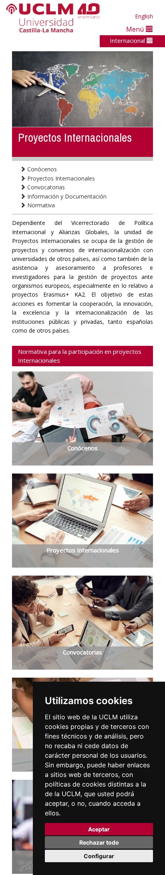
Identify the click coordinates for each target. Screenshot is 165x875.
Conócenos (41, 169)
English (144, 16)
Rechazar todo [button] (99, 842)
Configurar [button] (99, 856)
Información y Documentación (66, 196)
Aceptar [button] (99, 829)
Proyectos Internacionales (60, 178)
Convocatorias (45, 187)
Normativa (40, 205)
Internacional (128, 40)
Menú (136, 29)
